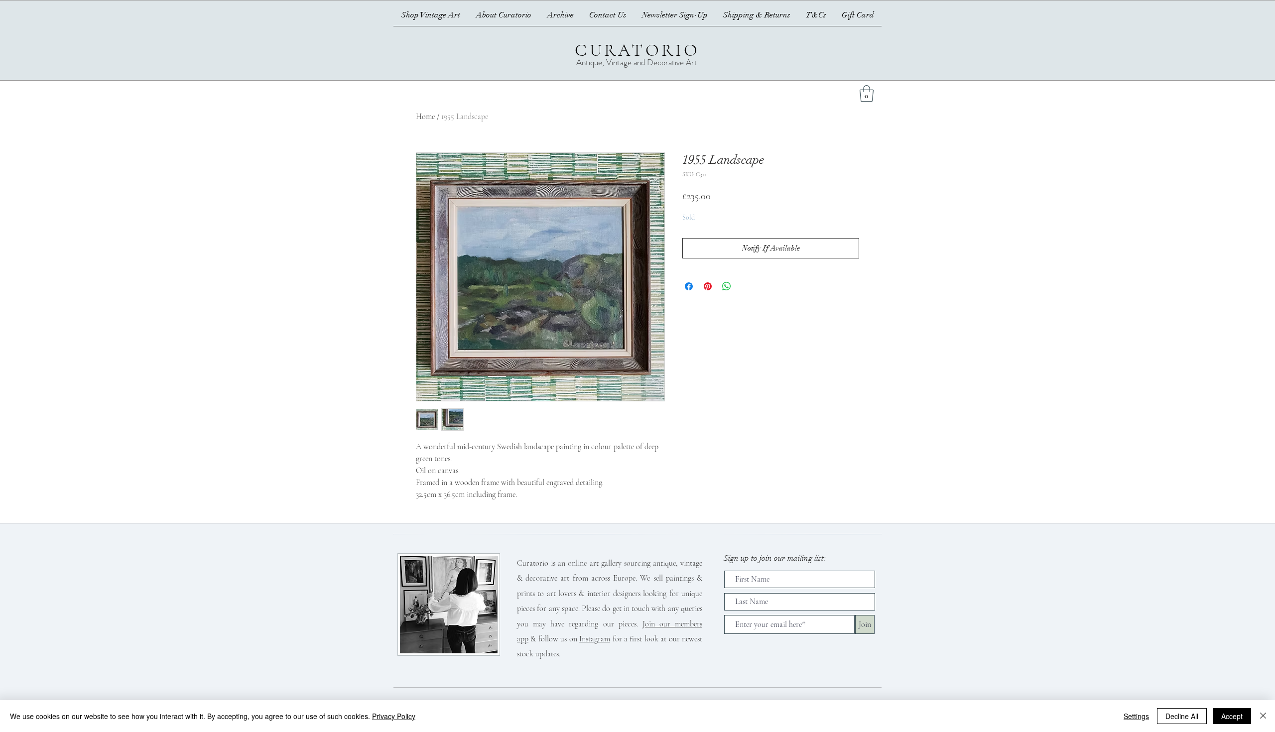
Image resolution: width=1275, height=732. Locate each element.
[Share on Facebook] (689, 286)
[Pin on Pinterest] (708, 286)
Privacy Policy (393, 716)
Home (425, 117)
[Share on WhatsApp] (727, 286)
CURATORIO (637, 50)
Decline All (1181, 716)
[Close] (1263, 716)
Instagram (594, 639)
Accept (1232, 716)
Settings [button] (1136, 716)
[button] (867, 93)
